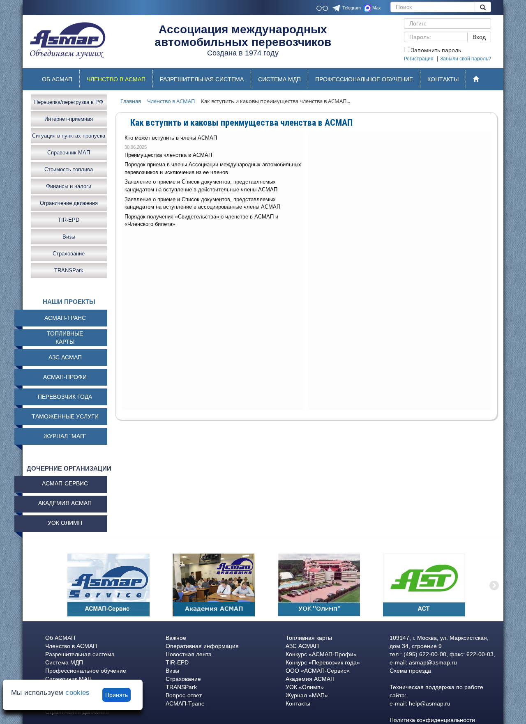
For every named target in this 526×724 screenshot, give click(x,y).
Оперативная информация (202, 646)
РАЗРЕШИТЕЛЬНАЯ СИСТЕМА (202, 79)
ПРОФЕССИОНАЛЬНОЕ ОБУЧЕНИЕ (364, 79)
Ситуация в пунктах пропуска (68, 135)
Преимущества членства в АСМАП (168, 155)
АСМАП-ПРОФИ (65, 377)
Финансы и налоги (68, 186)
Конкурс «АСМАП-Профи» (321, 654)
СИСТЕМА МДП (279, 79)
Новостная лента (189, 654)
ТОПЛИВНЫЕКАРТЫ (65, 337)
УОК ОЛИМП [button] (65, 522)
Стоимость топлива (68, 169)
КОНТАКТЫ (443, 79)
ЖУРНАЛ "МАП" (65, 436)
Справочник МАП (68, 152)
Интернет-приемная (68, 118)
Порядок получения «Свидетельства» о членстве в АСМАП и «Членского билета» (201, 221)
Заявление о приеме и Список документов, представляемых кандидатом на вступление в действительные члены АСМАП (201, 186)
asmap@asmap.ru (433, 662)
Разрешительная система (80, 654)
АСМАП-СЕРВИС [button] (65, 483)
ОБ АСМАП (57, 79)
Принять (116, 695)
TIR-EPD (68, 219)
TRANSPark (68, 270)
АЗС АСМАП (65, 357)
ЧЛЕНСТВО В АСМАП (119, 81)
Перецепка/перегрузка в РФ (68, 102)
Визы (68, 236)
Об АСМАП (60, 637)
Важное (176, 637)
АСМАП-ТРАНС (65, 318)
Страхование (69, 253)
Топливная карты (309, 637)
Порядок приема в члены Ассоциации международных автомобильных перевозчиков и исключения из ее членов (213, 168)
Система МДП (64, 662)
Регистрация (419, 59)
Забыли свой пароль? (465, 59)
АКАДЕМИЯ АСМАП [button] (65, 503)
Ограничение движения (69, 203)
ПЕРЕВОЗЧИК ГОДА (65, 396)
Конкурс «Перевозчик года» (323, 662)
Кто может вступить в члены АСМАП (171, 138)
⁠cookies (77, 692)
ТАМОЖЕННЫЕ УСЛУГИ (65, 416)
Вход (479, 37)
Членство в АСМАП (71, 646)
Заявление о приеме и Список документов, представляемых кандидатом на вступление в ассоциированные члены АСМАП (202, 203)
